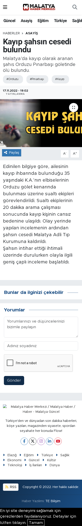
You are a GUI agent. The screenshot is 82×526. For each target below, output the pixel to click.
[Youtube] (58, 441)
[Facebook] (24, 441)
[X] (32, 441)
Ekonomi (14, 460)
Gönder (14, 380)
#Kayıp (59, 79)
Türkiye (60, 20)
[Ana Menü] (5, 7)
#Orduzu (12, 79)
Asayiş (26, 20)
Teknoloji (15, 465)
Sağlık (64, 455)
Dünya (54, 465)
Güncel (9, 20)
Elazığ (12, 455)
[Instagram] (41, 441)
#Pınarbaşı (37, 79)
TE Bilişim (52, 501)
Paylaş (14, 152)
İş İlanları (35, 465)
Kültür (51, 460)
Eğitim (43, 20)
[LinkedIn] (49, 441)
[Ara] (74, 7)
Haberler (11, 33)
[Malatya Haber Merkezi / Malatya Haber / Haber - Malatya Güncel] (39, 7)
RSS (12, 487)
